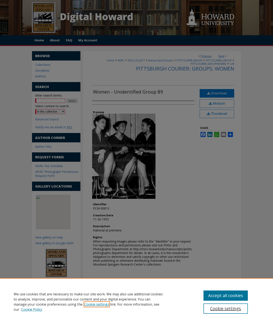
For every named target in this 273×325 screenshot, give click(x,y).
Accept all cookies (225, 295)
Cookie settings (96, 304)
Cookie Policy (31, 309)
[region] (136, 301)
